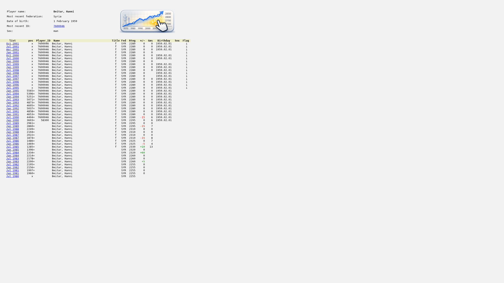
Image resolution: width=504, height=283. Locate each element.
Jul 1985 (12, 146)
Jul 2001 (12, 46)
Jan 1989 (12, 126)
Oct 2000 (12, 55)
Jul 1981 (12, 170)
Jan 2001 (12, 52)
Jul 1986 (12, 140)
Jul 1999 (12, 64)
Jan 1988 (12, 131)
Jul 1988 (12, 129)
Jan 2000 (12, 61)
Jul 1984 (12, 152)
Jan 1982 (12, 167)
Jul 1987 (12, 134)
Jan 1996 (12, 84)
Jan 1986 (12, 143)
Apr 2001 (12, 49)
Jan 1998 (12, 73)
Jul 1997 (12, 75)
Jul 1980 (12, 176)
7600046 (59, 26)
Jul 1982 (12, 164)
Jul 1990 (12, 117)
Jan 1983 (12, 161)
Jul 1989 (12, 123)
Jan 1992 (12, 108)
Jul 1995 (12, 87)
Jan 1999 (12, 67)
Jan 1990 (12, 120)
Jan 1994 (12, 96)
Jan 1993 (12, 102)
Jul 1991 (12, 111)
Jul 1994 (12, 93)
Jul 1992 (12, 105)
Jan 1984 (12, 155)
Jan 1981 (12, 173)
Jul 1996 (12, 81)
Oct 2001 (12, 43)
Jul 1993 (12, 99)
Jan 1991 (12, 114)
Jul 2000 (12, 58)
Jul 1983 (12, 158)
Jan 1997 (12, 78)
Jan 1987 (12, 137)
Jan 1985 (12, 149)
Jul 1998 (12, 70)
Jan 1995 (12, 90)
